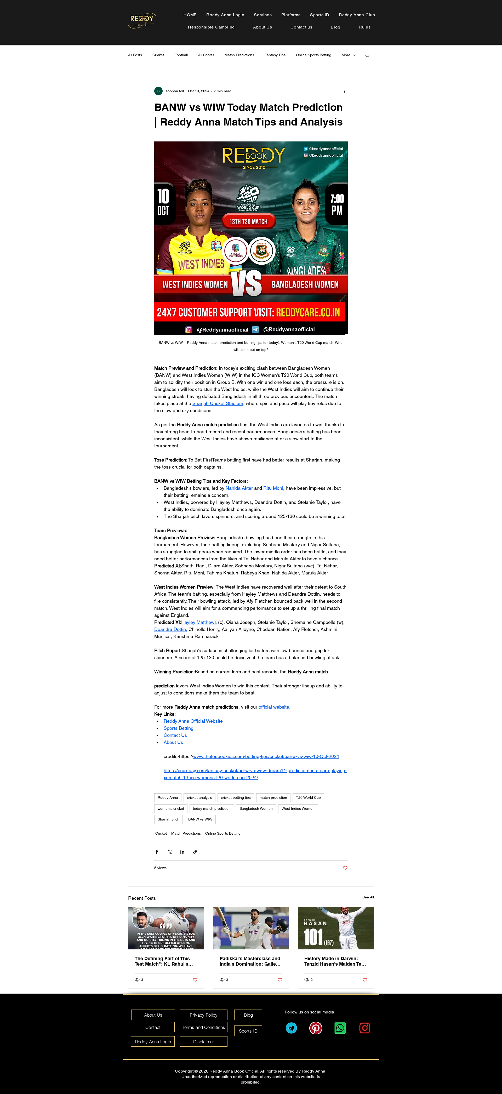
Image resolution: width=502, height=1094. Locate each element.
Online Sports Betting (313, 55)
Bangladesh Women (256, 808)
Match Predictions (239, 55)
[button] (365, 27)
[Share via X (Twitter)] (169, 851)
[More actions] (344, 91)
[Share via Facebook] (156, 851)
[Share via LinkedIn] (182, 851)
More (346, 55)
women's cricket (171, 808)
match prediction (273, 797)
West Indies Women (298, 808)
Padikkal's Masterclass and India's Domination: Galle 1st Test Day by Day (250, 961)
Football (181, 55)
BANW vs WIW (200, 819)
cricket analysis (199, 797)
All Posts (135, 55)
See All (368, 897)
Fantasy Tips (275, 55)
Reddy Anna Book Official (233, 1071)
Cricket (158, 55)
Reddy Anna (168, 797)
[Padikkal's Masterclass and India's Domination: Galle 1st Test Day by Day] (251, 928)
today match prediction (212, 808)
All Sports (206, 55)
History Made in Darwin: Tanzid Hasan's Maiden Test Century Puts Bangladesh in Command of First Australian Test (335, 961)
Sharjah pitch (168, 819)
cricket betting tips (236, 797)
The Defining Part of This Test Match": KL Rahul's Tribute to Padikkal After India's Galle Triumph (162, 961)
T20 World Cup (308, 797)
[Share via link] (195, 851)
